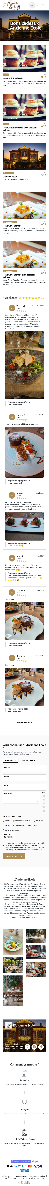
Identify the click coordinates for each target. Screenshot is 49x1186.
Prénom (7, 767)
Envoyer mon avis (14, 856)
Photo (7, 834)
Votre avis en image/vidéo (12, 816)
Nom (6, 776)
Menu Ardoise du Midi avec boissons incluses (20, 128)
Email (6, 786)
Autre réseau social (12, 830)
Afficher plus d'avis (24, 723)
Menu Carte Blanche (12, 226)
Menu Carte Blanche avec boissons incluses (19, 276)
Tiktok (7, 825)
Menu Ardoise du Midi (13, 78)
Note (44, 792)
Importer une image (22, 821)
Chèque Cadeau (10, 176)
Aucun (7, 821)
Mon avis (7, 794)
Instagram (20, 825)
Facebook (33, 825)
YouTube (39, 821)
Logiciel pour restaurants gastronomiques (19, 1176)
